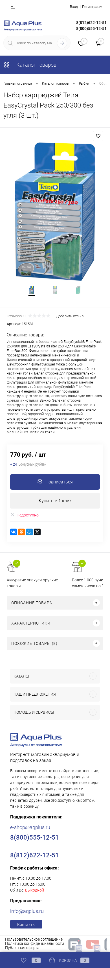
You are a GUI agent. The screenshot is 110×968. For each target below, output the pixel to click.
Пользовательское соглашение (34, 939)
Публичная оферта (22, 947)
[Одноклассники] (21, 532)
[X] (37, 532)
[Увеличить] (55, 212)
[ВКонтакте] (13, 532)
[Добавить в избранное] (98, 136)
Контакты (26, 924)
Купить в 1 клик (55, 500)
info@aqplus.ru (27, 911)
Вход (74, 7)
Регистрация (92, 7)
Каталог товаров (35, 65)
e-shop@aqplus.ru (30, 827)
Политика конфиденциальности (34, 943)
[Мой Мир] (29, 532)
